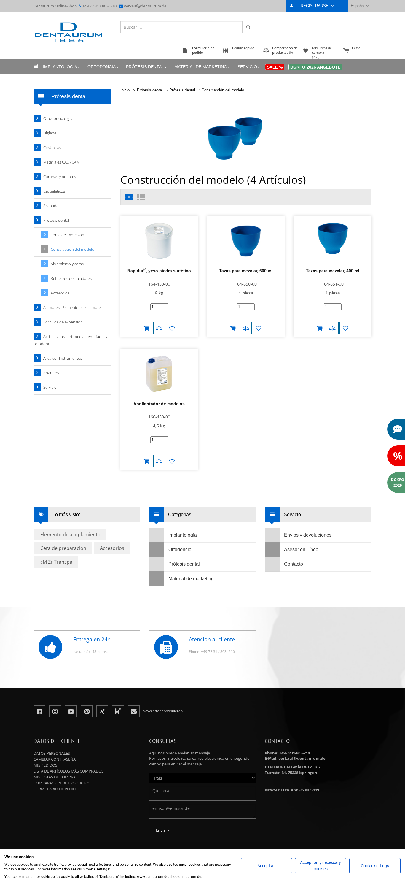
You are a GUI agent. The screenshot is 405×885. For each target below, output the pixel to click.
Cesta (356, 48)
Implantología (60, 66)
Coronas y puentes (59, 176)
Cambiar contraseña (55, 759)
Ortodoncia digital (58, 118)
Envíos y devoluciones (307, 534)
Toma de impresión (67, 234)
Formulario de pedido (56, 789)
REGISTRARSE (315, 6)
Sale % (275, 67)
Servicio (247, 66)
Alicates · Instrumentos (62, 358)
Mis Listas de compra (55, 777)
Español (358, 6)
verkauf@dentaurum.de (145, 6)
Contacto (293, 564)
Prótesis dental (145, 66)
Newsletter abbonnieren (292, 789)
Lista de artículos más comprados (68, 771)
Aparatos (51, 372)
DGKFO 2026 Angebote (315, 67)
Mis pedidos (45, 765)
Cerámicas (52, 147)
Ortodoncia (101, 66)
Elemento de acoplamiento (70, 534)
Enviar (162, 830)
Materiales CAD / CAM (61, 162)
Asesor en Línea (301, 549)
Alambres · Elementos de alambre (72, 307)
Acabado (51, 205)
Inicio (125, 90)
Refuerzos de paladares (71, 278)
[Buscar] (248, 27)
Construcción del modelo (223, 90)
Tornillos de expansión (63, 322)
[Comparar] (159, 328)
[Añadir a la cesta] (146, 328)
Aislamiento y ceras (67, 264)
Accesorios (60, 293)
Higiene (49, 133)
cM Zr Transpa (56, 562)
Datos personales (52, 753)
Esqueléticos (54, 191)
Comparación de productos (62, 783)
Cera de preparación (63, 548)
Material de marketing (200, 66)
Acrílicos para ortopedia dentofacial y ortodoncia (70, 340)
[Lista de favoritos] (172, 328)
